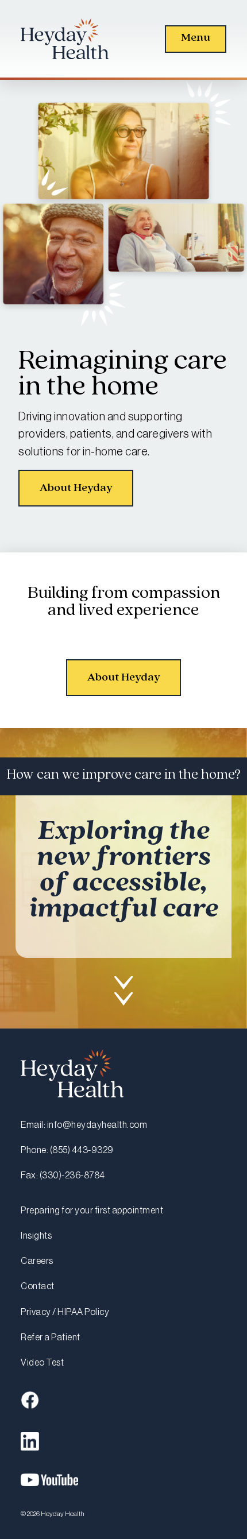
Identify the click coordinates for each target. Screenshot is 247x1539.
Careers (37, 1261)
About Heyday (76, 488)
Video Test (42, 1362)
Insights (36, 1235)
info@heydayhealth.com (97, 1125)
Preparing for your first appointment (92, 1210)
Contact (38, 1286)
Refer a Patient (50, 1337)
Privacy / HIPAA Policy (65, 1312)
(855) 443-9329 (82, 1150)
